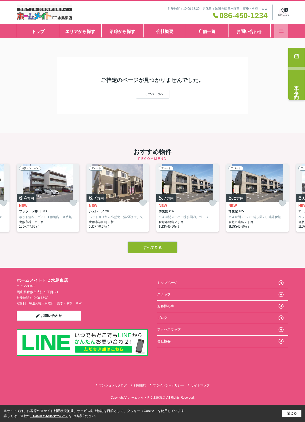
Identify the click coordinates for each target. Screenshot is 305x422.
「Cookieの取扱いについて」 (49, 416)
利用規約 (140, 385)
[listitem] (48, 198)
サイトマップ (200, 385)
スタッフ (164, 294)
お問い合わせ (249, 31)
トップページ (167, 283)
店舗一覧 (207, 31)
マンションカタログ (113, 385)
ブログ (162, 318)
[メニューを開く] (281, 31)
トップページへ (152, 94)
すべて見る (152, 247)
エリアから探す (80, 31)
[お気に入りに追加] (73, 203)
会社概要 (164, 31)
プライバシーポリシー (168, 385)
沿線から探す (122, 31)
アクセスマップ (169, 329)
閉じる (292, 413)
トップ (38, 31)
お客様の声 (165, 306)
